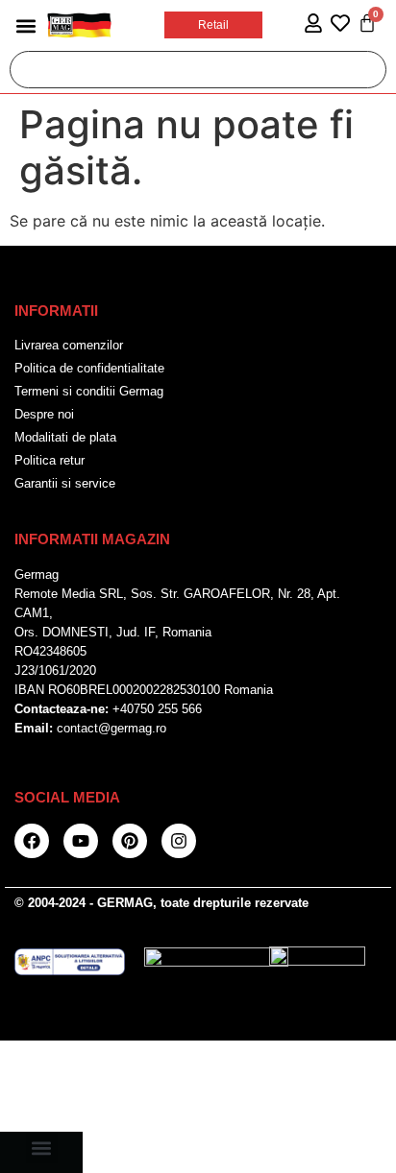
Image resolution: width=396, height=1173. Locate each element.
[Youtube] (80, 841)
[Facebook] (31, 841)
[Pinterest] (129, 841)
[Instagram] (178, 841)
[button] (25, 25)
